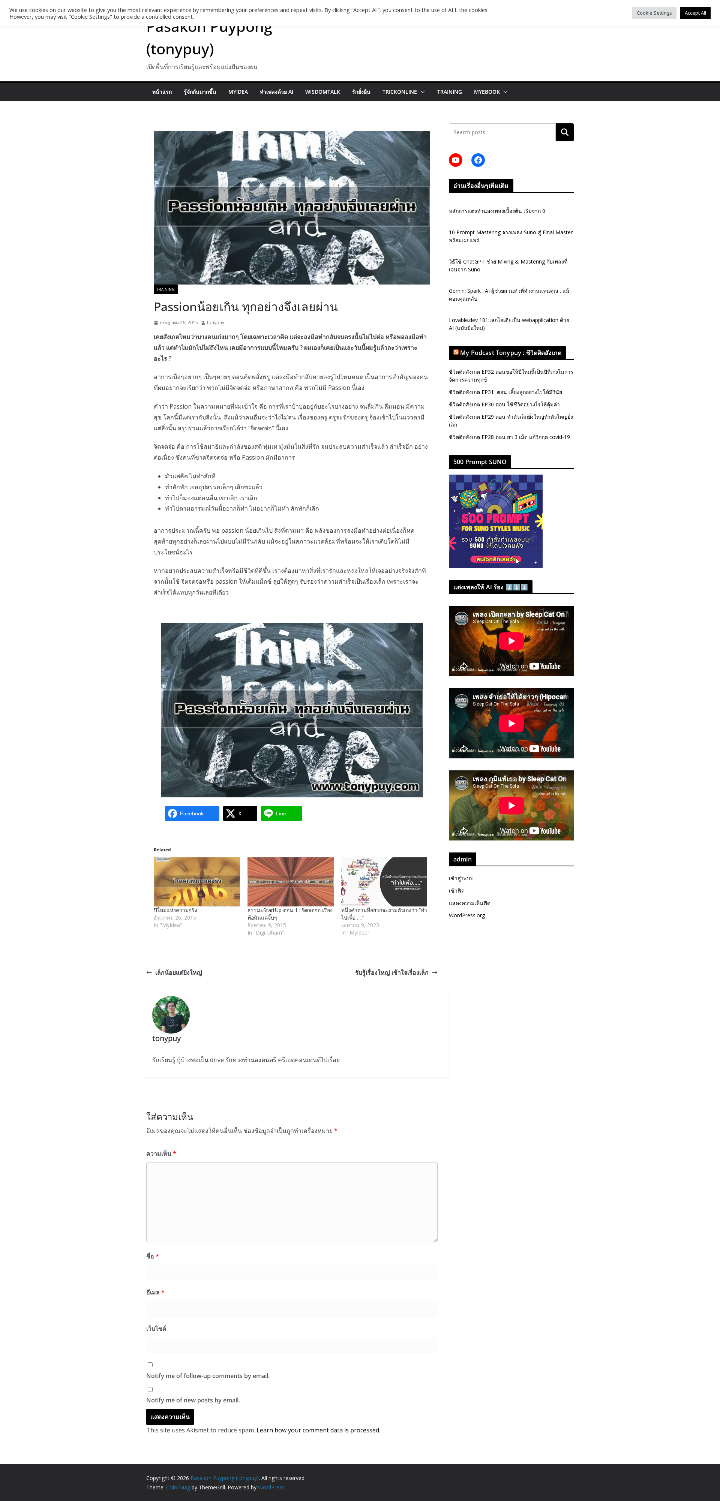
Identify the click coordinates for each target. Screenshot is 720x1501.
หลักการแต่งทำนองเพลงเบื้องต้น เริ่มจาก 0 (497, 210)
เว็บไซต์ (156, 1328)
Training (449, 91)
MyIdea (238, 91)
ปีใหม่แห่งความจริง (175, 910)
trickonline (399, 91)
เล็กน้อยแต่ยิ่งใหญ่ (178, 972)
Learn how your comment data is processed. (318, 1430)
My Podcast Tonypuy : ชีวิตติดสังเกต (510, 353)
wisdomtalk (322, 91)
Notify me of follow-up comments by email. (208, 1376)
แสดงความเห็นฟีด (469, 902)
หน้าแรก (162, 91)
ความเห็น (161, 1153)
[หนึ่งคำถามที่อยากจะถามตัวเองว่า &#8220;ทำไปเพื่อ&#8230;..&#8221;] (384, 881)
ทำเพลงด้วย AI (276, 91)
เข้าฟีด (457, 890)
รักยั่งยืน (361, 91)
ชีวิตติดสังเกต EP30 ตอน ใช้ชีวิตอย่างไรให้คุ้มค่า (504, 404)
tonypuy (215, 322)
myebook (487, 91)
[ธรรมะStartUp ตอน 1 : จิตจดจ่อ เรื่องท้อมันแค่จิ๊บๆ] (291, 881)
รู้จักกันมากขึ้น (200, 91)
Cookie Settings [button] (654, 12)
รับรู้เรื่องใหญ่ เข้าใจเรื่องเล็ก (392, 972)
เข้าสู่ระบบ (461, 878)
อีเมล (155, 1292)
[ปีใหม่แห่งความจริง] (197, 881)
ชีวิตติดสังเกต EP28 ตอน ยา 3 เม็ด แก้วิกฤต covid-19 (509, 436)
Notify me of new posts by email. (193, 1400)
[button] (421, 92)
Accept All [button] (695, 12)
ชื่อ (152, 1256)
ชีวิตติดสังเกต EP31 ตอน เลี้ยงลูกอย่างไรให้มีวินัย (505, 391)
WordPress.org (467, 915)
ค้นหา (565, 132)
